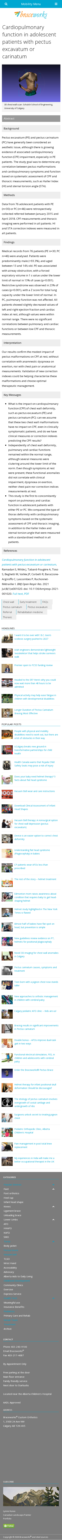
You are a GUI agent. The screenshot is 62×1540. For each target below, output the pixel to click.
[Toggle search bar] (6, 4)
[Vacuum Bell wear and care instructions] (7, 796)
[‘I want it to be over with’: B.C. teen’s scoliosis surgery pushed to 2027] (7, 641)
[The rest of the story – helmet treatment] (7, 885)
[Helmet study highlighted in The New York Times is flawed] (7, 915)
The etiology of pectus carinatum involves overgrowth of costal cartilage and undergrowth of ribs (35, 1102)
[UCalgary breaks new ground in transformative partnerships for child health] (7, 752)
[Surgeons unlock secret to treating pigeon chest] (7, 1120)
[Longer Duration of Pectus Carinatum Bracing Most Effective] (7, 715)
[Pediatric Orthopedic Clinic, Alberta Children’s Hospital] (7, 1134)
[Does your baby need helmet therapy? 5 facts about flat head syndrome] (7, 782)
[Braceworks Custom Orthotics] (31, 15)
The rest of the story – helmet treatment (35, 879)
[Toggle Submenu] (53, 1184)
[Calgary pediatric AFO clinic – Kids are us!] (7, 1016)
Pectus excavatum (38, 607)
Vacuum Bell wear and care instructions (34, 791)
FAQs (45, 601)
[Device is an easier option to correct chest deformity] (7, 841)
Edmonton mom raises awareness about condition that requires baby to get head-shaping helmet (35, 897)
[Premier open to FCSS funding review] (7, 671)
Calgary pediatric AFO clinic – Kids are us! (35, 1010)
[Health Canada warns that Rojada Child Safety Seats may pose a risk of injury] (7, 767)
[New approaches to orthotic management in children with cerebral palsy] (7, 1002)
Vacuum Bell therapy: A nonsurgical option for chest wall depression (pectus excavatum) (36, 824)
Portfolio (7, 1518)
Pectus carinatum (12, 607)
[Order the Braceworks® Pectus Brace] (7, 1075)
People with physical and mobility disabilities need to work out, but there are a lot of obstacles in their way (36, 735)
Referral (7, 612)
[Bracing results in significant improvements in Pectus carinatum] (7, 1031)
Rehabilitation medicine (30, 612)
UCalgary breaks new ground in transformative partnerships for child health (33, 750)
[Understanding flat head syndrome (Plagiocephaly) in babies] (7, 855)
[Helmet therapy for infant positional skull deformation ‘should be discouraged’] (7, 1090)
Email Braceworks (13, 1351)
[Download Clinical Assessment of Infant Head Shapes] (7, 811)
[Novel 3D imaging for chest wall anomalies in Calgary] (7, 958)
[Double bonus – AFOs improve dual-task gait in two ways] (7, 1045)
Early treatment (28, 601)
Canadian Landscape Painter (17, 1514)
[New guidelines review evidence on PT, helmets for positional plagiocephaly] (7, 944)
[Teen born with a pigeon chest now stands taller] (7, 987)
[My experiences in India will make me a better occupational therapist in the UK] (7, 1163)
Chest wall (8, 601)
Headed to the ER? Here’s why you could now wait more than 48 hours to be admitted (35, 683)
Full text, (18, 594)
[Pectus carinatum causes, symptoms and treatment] (7, 973)
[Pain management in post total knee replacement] (7, 1149)
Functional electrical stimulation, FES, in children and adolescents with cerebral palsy (34, 1058)
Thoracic (7, 617)
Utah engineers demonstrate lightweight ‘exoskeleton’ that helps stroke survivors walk (35, 653)
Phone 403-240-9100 (15, 1346)
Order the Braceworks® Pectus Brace (33, 1069)
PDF (26, 594)
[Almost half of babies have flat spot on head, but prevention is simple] (7, 929)
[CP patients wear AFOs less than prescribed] (7, 870)
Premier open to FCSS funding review (33, 665)
